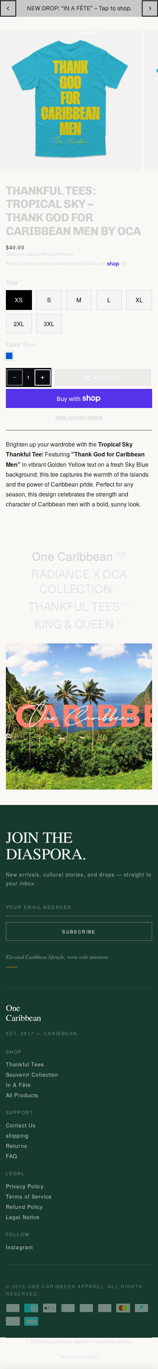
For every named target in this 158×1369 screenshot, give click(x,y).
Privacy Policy (25, 1186)
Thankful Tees (25, 1064)
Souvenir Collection (32, 1074)
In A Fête (18, 1084)
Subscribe (79, 931)
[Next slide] (150, 8)
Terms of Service (29, 1196)
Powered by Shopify (112, 1341)
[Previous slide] (8, 8)
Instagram (19, 1247)
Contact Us (21, 1125)
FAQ (11, 1156)
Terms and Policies (79, 1357)
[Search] (28, 31)
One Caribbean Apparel (66, 1341)
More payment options (79, 416)
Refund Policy (24, 1206)
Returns (16, 1145)
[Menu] (8, 31)
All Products (22, 1095)
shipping (17, 1135)
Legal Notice (23, 1217)
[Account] (108, 32)
